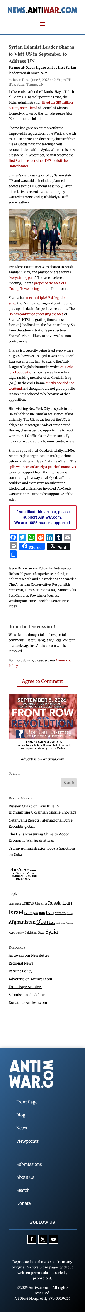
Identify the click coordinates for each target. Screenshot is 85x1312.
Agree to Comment (42, 681)
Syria (21, 84)
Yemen (60, 913)
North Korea (60, 923)
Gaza (41, 932)
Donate (23, 1203)
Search (22, 1190)
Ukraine (41, 903)
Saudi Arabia (15, 903)
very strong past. (22, 278)
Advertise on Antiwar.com (42, 759)
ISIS (42, 913)
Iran (67, 903)
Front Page (26, 1102)
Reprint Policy (20, 971)
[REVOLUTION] (43, 749)
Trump (31, 84)
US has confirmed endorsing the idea (36, 314)
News (21, 1128)
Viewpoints (27, 1141)
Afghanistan (22, 922)
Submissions (29, 1164)
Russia (54, 903)
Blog (20, 1115)
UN (41, 84)
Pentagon (31, 913)
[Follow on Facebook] (31, 1239)
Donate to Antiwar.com (28, 1002)
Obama (45, 921)
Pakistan (31, 932)
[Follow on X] (42, 1239)
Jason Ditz (21, 80)
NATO (12, 932)
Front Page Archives (25, 987)
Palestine (69, 923)
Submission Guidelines (27, 995)
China (70, 913)
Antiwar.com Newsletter (29, 955)
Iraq (50, 912)
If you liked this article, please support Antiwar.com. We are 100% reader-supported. (42, 517)
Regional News (21, 963)
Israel (16, 912)
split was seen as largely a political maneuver (42, 467)
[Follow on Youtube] (53, 1239)
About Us (25, 1177)
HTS (12, 84)
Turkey (20, 932)
